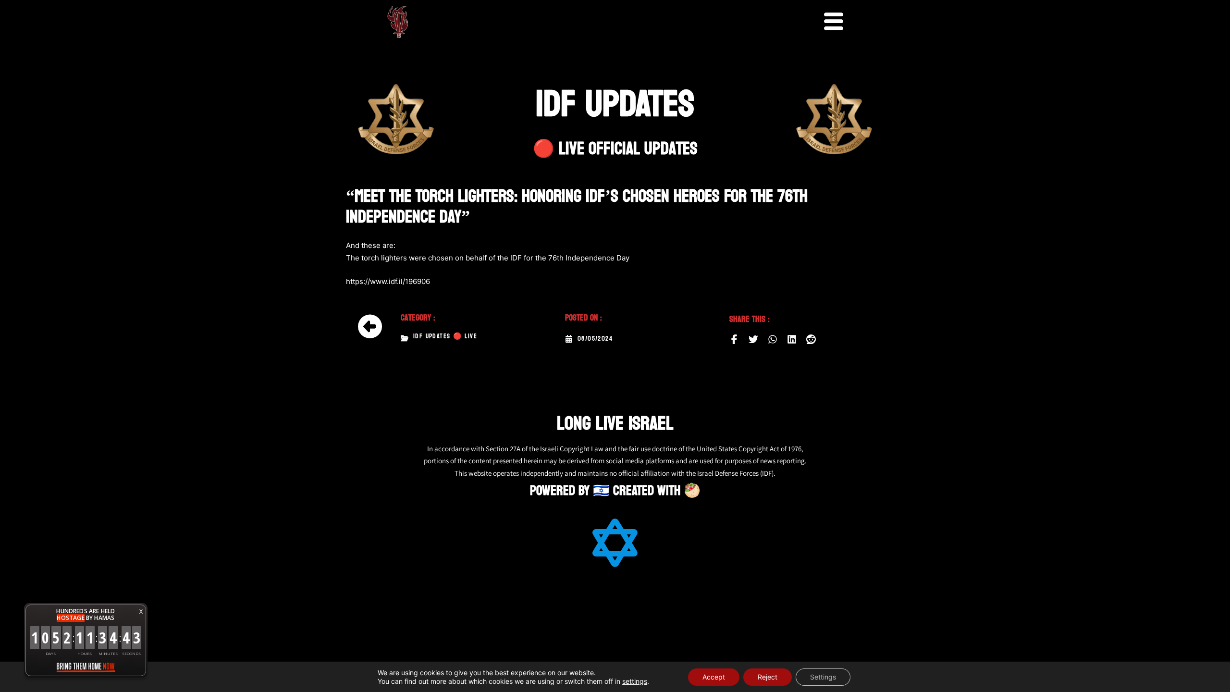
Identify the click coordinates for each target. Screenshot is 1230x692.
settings (634, 681)
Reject (767, 677)
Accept (713, 677)
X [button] (141, 611)
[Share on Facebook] (734, 339)
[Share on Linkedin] (792, 339)
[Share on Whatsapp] (772, 339)
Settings (823, 677)
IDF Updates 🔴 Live (445, 336)
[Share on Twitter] (753, 339)
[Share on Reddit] (811, 339)
